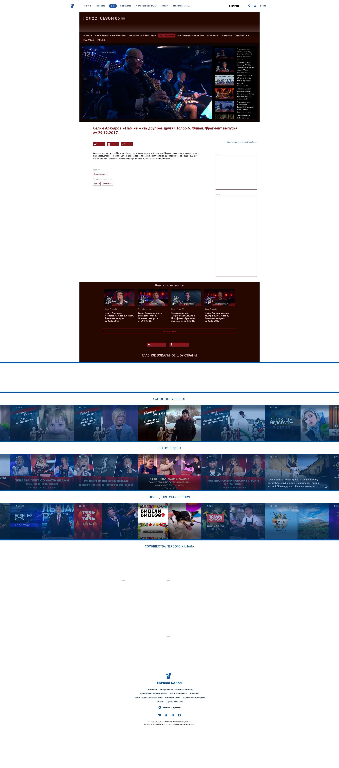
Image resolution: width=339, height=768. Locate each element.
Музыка (97, 184)
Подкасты (125, 6)
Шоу (113, 6)
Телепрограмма (181, 6)
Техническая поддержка (193, 697)
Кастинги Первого (178, 693)
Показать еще (169, 331)
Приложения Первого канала (153, 693)
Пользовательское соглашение (148, 697)
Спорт (165, 6)
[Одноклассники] (113, 144)
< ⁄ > (124, 144)
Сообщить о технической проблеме (242, 142)
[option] (234, 52)
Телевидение (107, 184)
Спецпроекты (166, 689)
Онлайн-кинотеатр (184, 689)
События (160, 701)
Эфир (88, 6)
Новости (101, 6)
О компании (151, 689)
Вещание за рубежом (171, 707)
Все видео (194, 693)
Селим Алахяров (100, 174)
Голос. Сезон (101, 18)
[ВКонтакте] (99, 144)
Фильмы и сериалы (146, 6)
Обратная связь (172, 697)
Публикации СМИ (175, 701)
